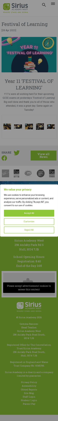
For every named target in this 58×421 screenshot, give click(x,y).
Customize (29, 221)
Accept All (29, 213)
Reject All (29, 230)
